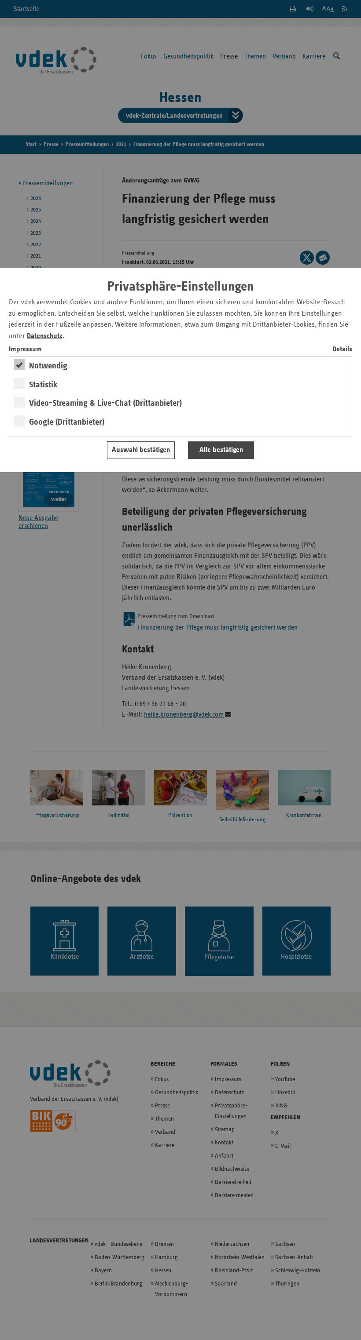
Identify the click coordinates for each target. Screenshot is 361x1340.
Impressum (25, 349)
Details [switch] (342, 349)
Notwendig (48, 365)
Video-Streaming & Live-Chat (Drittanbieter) (105, 403)
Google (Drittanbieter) (66, 422)
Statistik (43, 384)
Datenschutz (45, 336)
